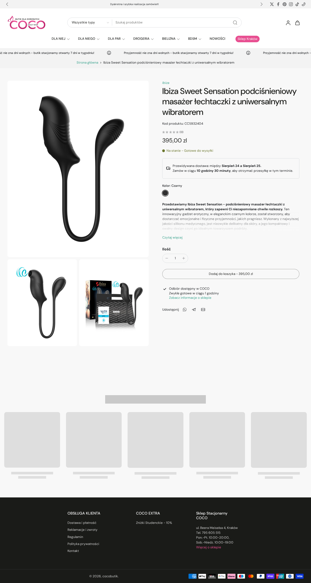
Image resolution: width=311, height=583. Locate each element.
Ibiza (165, 83)
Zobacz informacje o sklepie (190, 297)
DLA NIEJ (58, 39)
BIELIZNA (168, 39)
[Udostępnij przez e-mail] (203, 309)
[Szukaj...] (235, 23)
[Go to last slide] (7, 4)
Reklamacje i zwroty (82, 530)
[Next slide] (261, 4)
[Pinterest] (284, 4)
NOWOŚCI (217, 39)
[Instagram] (291, 4)
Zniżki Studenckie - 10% (154, 523)
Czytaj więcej (172, 237)
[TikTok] (297, 4)
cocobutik (110, 576)
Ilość (166, 249)
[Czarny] (165, 193)
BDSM (192, 39)
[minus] (166, 258)
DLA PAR (114, 39)
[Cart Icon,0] (297, 22)
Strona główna (87, 62)
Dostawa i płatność (81, 523)
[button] (230, 274)
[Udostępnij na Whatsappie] (184, 309)
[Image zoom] (78, 169)
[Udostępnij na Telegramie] (193, 309)
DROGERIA (141, 39)
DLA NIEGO (86, 39)
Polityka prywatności (83, 544)
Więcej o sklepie (208, 547)
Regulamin (75, 537)
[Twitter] (272, 4)
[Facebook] (278, 4)
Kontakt (73, 551)
